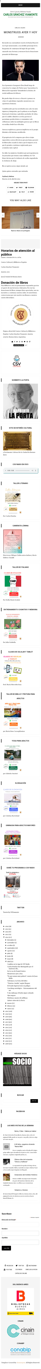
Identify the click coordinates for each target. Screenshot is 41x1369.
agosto (9, 951)
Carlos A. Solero (20, 28)
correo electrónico (7, 298)
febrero (9, 1006)
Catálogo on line (21, 1273)
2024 (6, 932)
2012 (6, 1036)
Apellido (5, 1238)
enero (9, 1009)
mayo (9, 959)
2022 (6, 937)
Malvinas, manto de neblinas (17, 998)
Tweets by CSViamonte (11, 912)
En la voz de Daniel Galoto (16, 971)
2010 (6, 1041)
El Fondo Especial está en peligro (18, 986)
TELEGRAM (31, 187)
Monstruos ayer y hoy (15, 974)
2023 (6, 934)
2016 (6, 1025)
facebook (9, 1265)
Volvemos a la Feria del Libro (17, 981)
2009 (6, 1044)
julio (8, 953)
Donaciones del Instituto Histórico (25, 1175)
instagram (32, 1265)
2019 (6, 1017)
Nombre (5, 1229)
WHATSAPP (13, 192)
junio (9, 956)
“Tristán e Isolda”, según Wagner (18, 983)
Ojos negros (11, 995)
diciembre (10, 940)
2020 (6, 1014)
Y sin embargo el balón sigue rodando (20, 993)
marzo (9, 1003)
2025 (6, 929)
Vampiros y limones (21, 1190)
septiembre (11, 948)
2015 (6, 1027)
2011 (6, 1038)
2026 (6, 926)
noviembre (11, 943)
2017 (6, 1022)
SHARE (11, 187)
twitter (21, 1265)
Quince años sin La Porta (16, 1000)
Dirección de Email (9, 1220)
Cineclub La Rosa (31, 1269)
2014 (6, 1030)
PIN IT (23, 192)
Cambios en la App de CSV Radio (18, 964)
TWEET (20, 187)
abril (8, 962)
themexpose (21, 1363)
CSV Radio (18, 1269)
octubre (10, 945)
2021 (6, 1011)
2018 (6, 1019)
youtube (9, 1269)
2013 (6, 1033)
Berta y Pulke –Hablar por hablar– (25, 1131)
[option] (20, 219)
